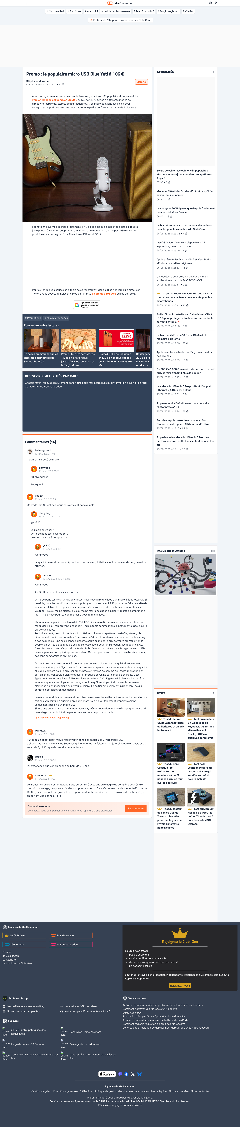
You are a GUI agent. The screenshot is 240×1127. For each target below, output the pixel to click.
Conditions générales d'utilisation (72, 1091)
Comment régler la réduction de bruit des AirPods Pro (153, 1023)
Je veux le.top (10, 955)
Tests (161, 693)
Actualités (165, 72)
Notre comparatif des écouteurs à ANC (87, 1011)
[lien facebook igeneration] (126, 1074)
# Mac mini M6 (55, 11)
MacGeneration (66, 935)
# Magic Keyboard (168, 11)
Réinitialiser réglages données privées (120, 1105)
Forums (6, 952)
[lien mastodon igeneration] (120, 1074)
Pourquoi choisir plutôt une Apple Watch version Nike (153, 1016)
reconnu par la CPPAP (94, 1101)
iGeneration (18, 944)
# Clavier (188, 11)
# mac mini (91, 11)
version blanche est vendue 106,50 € (54, 99)
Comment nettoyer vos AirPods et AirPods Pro (149, 1008)
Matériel (142, 81)
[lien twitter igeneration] (133, 1074)
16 (60, 84)
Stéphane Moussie (37, 81)
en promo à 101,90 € (104, 293)
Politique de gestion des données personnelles (121, 1091)
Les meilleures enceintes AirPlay (25, 1006)
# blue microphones (56, 318)
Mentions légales (41, 1091)
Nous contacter (200, 1091)
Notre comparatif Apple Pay (23, 1011)
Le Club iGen (17, 935)
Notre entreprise (178, 1091)
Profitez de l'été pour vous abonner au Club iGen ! (122, 20)
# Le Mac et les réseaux (116, 11)
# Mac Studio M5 (144, 11)
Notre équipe (159, 1091)
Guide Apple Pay (132, 1012)
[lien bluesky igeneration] (139, 1074)
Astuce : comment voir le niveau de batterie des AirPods (155, 1020)
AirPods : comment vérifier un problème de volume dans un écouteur (162, 1005)
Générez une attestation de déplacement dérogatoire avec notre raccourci (166, 1027)
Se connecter (136, 808)
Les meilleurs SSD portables (80, 1006)
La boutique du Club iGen (17, 963)
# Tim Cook (74, 11)
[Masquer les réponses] (28, 476)
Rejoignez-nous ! (180, 985)
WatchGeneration (67, 944)
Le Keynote (9, 959)
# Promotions (33, 318)
